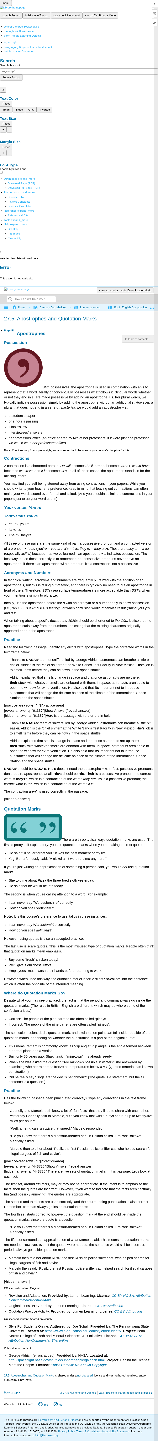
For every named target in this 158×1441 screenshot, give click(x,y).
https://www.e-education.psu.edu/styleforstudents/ (83, 1331)
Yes (46, 1404)
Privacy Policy (66, 1431)
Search (10, 299)
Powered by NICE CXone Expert (58, 1419)
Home (21, 307)
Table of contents (138, 338)
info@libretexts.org (46, 1435)
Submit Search (11, 77)
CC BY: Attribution (109, 1306)
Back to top (11, 1392)
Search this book (10, 65)
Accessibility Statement (115, 1431)
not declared (85, 1375)
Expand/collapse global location (152, 306)
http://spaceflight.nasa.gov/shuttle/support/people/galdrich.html (57, 1360)
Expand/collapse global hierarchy (8, 307)
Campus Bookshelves (53, 307)
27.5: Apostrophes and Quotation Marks (29, 1375)
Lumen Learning (90, 307)
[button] (14, 233)
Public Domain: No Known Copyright (79, 1365)
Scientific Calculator (20, 206)
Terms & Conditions (88, 1431)
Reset (6, 103)
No (60, 1404)
